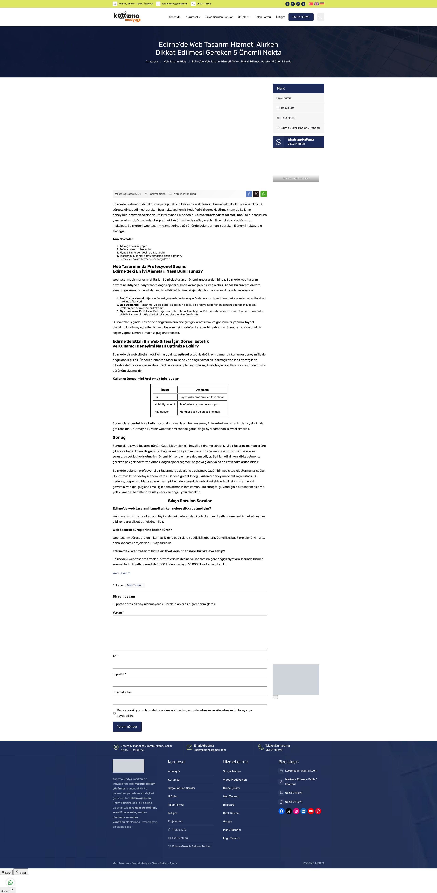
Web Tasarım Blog (175, 61)
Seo (154, 863)
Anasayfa (152, 61)
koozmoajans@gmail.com (175, 3)
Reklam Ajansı (169, 863)
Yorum (118, 612)
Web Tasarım (121, 573)
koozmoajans (157, 193)
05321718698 (204, 3)
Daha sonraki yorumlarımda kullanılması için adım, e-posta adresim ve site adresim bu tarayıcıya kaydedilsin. (184, 713)
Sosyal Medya (141, 863)
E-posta (119, 674)
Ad (116, 656)
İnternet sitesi (122, 692)
